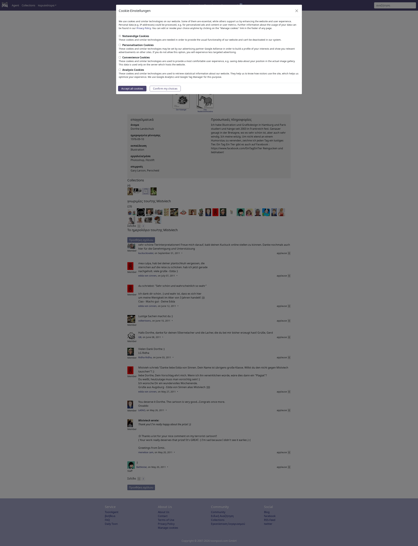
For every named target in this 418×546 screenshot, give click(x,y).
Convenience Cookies (136, 57)
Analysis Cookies (133, 70)
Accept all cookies (132, 88)
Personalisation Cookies (138, 45)
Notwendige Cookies (135, 36)
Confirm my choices (165, 88)
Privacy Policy (144, 28)
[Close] (296, 10)
